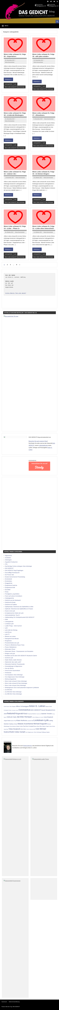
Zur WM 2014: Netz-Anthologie (13, 694)
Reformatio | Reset (10, 649)
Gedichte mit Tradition (11, 604)
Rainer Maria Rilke (38, 726)
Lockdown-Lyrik (9, 623)
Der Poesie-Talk (9, 574)
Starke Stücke (52, 726)
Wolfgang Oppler (45, 732)
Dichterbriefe (8, 579)
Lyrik (15, 84)
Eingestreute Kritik (10, 587)
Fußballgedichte (9, 598)
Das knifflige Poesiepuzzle (12, 572)
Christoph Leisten (15, 710)
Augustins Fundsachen (11, 562)
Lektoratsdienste (43, 445)
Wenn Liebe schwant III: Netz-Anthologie (15, 86)
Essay (6, 591)
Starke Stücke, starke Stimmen (13, 660)
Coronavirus (24, 710)
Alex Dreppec (13, 706)
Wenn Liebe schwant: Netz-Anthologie (15, 685)
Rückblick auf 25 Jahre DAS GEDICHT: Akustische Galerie (21, 655)
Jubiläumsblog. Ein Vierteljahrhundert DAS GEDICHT (19, 617)
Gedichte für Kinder (10, 602)
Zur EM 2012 (8, 689)
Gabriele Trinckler (46, 713)
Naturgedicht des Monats (12, 638)
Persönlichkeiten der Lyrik (12, 643)
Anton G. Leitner (37, 706)
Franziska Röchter (32, 713)
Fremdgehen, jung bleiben (12, 594)
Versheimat (8, 672)
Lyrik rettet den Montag (11, 630)
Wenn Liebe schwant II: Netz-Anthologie (16, 681)
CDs (6, 564)
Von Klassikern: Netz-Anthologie (14, 674)
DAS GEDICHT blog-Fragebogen (14, 570)
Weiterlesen (8, 79)
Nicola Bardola (13, 726)
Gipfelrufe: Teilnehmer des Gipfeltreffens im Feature (19, 608)
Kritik (6, 619)
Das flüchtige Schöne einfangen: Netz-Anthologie (18, 566)
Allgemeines (8, 555)
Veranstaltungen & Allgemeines (13, 666)
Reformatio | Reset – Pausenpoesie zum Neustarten (19, 651)
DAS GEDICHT (9, 568)
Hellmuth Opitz (11, 717)
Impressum (4, 1001)
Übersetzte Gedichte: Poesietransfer (15, 664)
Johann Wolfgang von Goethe (37, 717)
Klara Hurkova (21, 720)
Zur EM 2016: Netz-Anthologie (13, 691)
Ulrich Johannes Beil (31, 729)
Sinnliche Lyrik (9, 657)
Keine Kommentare (9, 62)
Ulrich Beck (23, 729)
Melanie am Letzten (10, 636)
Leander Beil (30, 720)
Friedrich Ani (38, 713)
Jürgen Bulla (7, 720)
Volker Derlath (20, 732)
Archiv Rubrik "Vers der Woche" (15, 293)
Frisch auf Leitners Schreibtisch (13, 596)
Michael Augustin (40, 724)
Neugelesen (8, 640)
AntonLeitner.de (27, 745)
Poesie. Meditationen (11, 647)
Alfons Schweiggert (22, 706)
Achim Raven (6, 706)
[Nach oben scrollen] (56, 1007)
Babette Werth (48, 706)
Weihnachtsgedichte (10, 679)
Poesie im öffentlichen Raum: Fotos (14, 645)
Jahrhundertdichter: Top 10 (12, 615)
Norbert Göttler (19, 726)
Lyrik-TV (7, 634)
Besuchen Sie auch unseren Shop (38, 441)
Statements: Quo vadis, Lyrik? (13, 662)
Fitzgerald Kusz (21, 714)
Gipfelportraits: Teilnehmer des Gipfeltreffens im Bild (19, 606)
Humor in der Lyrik (10, 611)
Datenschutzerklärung (14, 1001)
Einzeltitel (7, 589)
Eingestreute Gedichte (11, 585)
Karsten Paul (13, 720)
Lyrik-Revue (8, 632)
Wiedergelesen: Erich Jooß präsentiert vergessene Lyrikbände (22, 687)
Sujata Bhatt (6, 729)
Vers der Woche (9, 668)
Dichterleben (8, 581)
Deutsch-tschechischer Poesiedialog (15, 577)
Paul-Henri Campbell (28, 726)
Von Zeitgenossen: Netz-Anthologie (14, 677)
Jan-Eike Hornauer (24, 717)
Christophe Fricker (7, 710)
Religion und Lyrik (10, 653)
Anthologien (8, 559)
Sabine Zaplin (45, 726)
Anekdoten (8, 557)
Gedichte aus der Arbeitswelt (13, 600)
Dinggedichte (8, 583)
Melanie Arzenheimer (25, 724)
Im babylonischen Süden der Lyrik (14, 613)
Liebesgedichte (8, 84)
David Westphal (46, 710)
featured (11, 713)
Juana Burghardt (48, 717)
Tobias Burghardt (14, 729)
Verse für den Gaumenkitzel (12, 670)
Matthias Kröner (13, 724)
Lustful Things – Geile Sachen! (13, 625)
